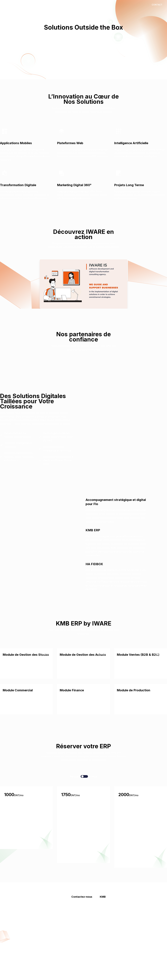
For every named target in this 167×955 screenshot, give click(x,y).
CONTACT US (83, 54)
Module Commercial (18, 690)
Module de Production (133, 690)
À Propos (49, 4)
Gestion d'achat (107, 915)
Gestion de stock (108, 905)
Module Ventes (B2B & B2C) (138, 655)
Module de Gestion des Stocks (26, 655)
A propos (76, 905)
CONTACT (157, 4)
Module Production (109, 931)
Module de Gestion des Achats (83, 655)
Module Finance (72, 690)
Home (35, 4)
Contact (75, 4)
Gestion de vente (108, 910)
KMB (62, 4)
